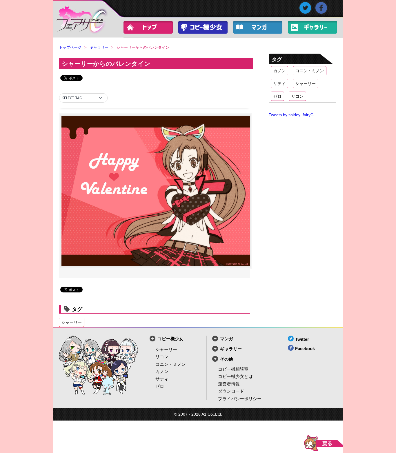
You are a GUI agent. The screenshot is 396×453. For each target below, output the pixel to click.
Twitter (302, 339)
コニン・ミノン (309, 70)
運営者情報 (229, 383)
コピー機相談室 (233, 369)
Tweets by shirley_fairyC (291, 115)
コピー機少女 (205, 28)
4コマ (260, 28)
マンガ (226, 338)
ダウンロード (231, 391)
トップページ (70, 47)
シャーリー (71, 322)
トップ (151, 28)
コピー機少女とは (235, 376)
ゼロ (277, 96)
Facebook (305, 348)
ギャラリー (315, 28)
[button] (83, 98)
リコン (297, 96)
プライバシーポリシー (239, 398)
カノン (279, 70)
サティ (279, 83)
